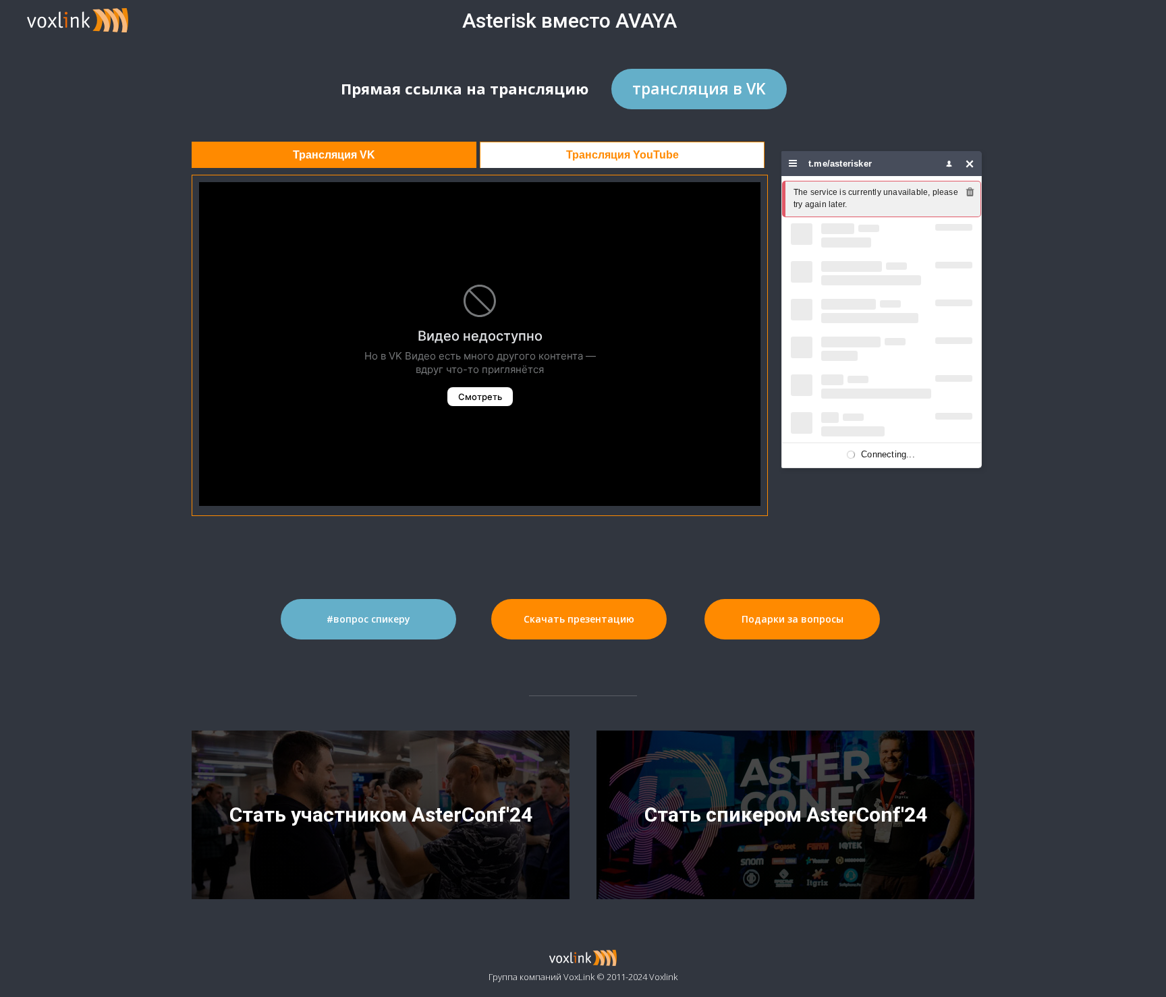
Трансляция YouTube (622, 155)
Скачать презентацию (579, 619)
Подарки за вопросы (792, 619)
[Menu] (793, 163)
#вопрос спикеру (368, 619)
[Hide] (970, 163)
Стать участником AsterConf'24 (380, 814)
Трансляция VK (334, 155)
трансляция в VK (699, 88)
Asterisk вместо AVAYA (569, 20)
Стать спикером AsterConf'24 (785, 814)
